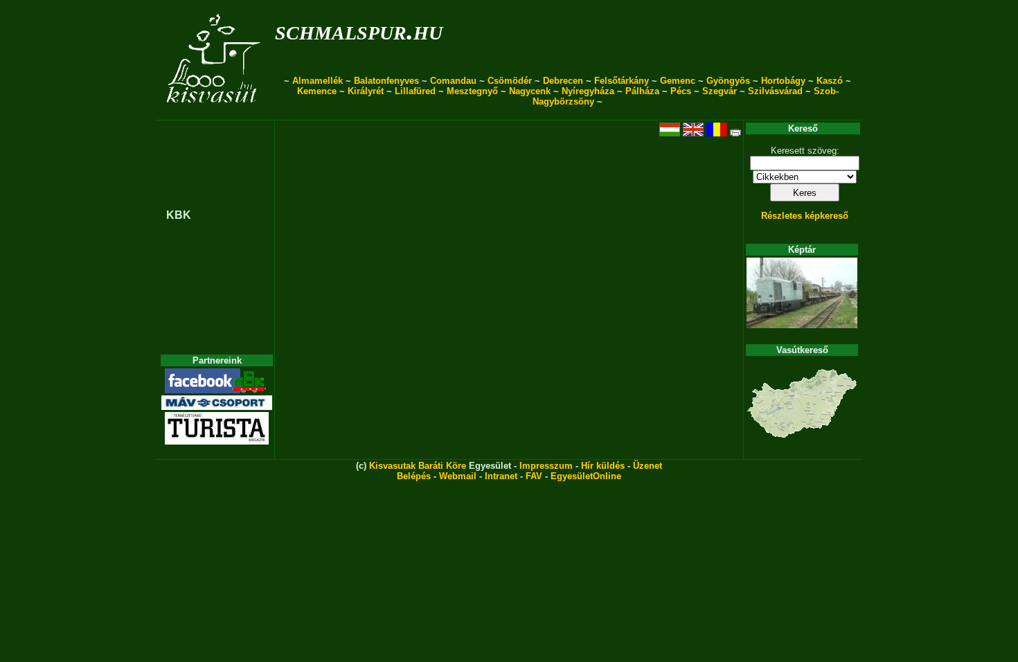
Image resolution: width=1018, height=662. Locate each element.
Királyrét (366, 91)
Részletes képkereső (804, 216)
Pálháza (642, 91)
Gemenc (677, 80)
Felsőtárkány (621, 80)
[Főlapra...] (215, 112)
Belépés (414, 476)
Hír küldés (603, 465)
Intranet (501, 476)
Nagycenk (530, 91)
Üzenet (647, 465)
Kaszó (829, 80)
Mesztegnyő (472, 91)
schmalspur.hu (359, 30)
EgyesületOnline (586, 476)
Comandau (453, 80)
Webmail (457, 476)
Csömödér (510, 80)
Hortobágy (783, 80)
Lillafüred (415, 91)
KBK (178, 215)
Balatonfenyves (386, 80)
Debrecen (563, 80)
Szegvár (719, 91)
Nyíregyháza (588, 91)
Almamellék (317, 80)
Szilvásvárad (775, 91)
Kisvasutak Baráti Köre (417, 465)
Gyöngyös (728, 80)
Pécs (680, 91)
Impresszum (546, 465)
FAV (534, 476)
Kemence (317, 91)
